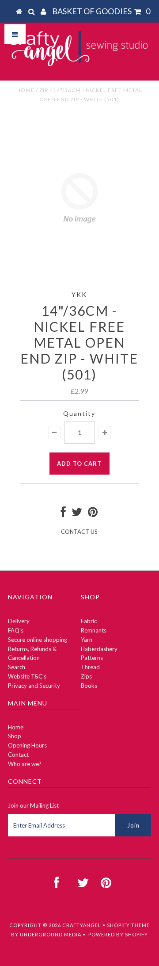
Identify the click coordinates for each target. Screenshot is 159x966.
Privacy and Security (34, 685)
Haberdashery (99, 648)
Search (16, 667)
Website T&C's (27, 676)
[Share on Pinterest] (93, 514)
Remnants (93, 630)
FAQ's (15, 630)
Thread (90, 667)
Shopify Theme (128, 925)
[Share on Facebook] (63, 514)
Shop (14, 736)
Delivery (19, 621)
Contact (18, 754)
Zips (86, 676)
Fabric (89, 621)
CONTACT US (79, 531)
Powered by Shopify (118, 934)
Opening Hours (27, 745)
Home (25, 90)
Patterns (92, 657)
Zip (43, 90)
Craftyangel (81, 925)
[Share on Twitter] (77, 514)
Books (89, 685)
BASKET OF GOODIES (101, 11)
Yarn (86, 639)
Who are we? (25, 763)
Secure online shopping (37, 639)
